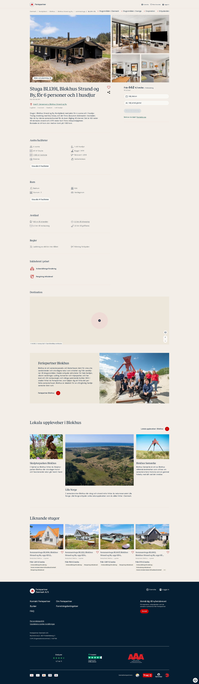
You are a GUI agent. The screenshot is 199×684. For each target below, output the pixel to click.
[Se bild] (70, 48)
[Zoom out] (165, 341)
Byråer (33, 606)
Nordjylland (43, 11)
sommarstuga (80, 11)
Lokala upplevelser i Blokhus (152, 429)
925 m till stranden (40, 222)
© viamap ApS (40, 343)
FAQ (32, 611)
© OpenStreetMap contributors (53, 343)
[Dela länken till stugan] (108, 92)
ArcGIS (34, 343)
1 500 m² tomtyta (40, 155)
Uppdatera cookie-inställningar (42, 624)
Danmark (33, 11)
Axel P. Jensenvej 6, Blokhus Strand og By (50, 104)
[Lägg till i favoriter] (108, 87)
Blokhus (52, 11)
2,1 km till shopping (82, 222)
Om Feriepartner (64, 601)
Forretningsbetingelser (67, 606)
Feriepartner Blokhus (46, 393)
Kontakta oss (141, 117)
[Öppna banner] (195, 680)
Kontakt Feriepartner (40, 601)
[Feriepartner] (38, 4)
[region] (99, 321)
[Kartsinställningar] (165, 332)
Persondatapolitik (37, 621)
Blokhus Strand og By (65, 11)
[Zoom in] (165, 337)
